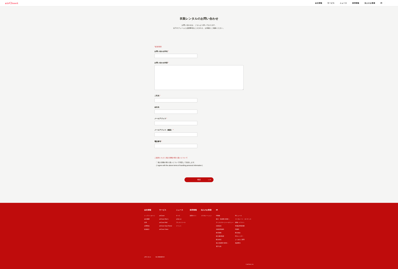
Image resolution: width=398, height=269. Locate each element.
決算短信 (218, 226)
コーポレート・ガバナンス (243, 219)
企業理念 (147, 226)
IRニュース (238, 215)
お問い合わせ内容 (161, 63)
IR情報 (218, 215)
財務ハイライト (240, 222)
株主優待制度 (220, 236)
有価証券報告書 (240, 226)
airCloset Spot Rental (165, 226)
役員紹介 (147, 229)
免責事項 (237, 243)
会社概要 (147, 219)
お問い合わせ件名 (161, 51)
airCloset (161, 215)
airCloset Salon (163, 229)
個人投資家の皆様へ (222, 243)
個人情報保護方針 (160, 257)
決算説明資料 (220, 229)
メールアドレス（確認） (164, 130)
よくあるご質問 (240, 239)
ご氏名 (157, 96)
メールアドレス (160, 118)
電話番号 (158, 141)
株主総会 (237, 232)
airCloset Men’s (164, 219)
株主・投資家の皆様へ (222, 219)
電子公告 (218, 246)
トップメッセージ (149, 215)
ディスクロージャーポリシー (225, 222)
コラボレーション (206, 215)
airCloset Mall (163, 222)
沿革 (145, 222)
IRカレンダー (239, 236)
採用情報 (355, 3)
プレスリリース (181, 222)
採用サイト (193, 215)
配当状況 (218, 239)
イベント (178, 226)
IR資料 (237, 229)
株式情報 (218, 232)
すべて (178, 215)
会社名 (156, 107)
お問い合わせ (147, 257)
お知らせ (178, 219)
